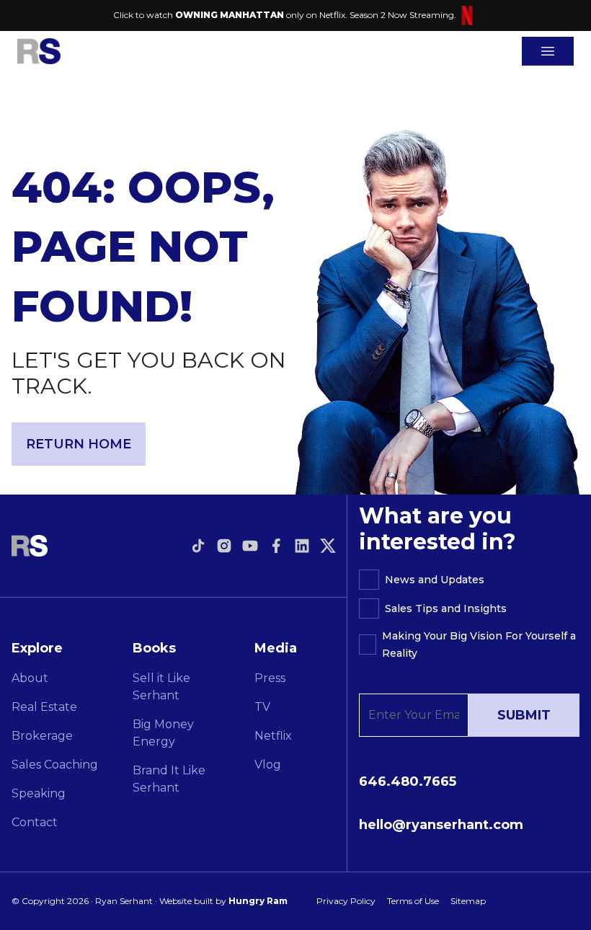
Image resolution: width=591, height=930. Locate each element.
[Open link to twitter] (328, 545)
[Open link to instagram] (224, 545)
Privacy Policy (346, 900)
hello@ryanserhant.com (441, 825)
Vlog (267, 764)
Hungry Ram (258, 900)
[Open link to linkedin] (302, 545)
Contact (35, 822)
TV (262, 707)
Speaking (39, 793)
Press (269, 678)
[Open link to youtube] (250, 545)
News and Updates (434, 579)
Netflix (273, 736)
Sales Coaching (55, 764)
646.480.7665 (407, 781)
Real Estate (44, 707)
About (30, 678)
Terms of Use (413, 900)
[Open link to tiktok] (198, 545)
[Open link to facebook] (276, 545)
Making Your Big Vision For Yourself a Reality (479, 644)
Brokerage (42, 736)
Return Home (78, 444)
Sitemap (468, 900)
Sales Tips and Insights (446, 608)
